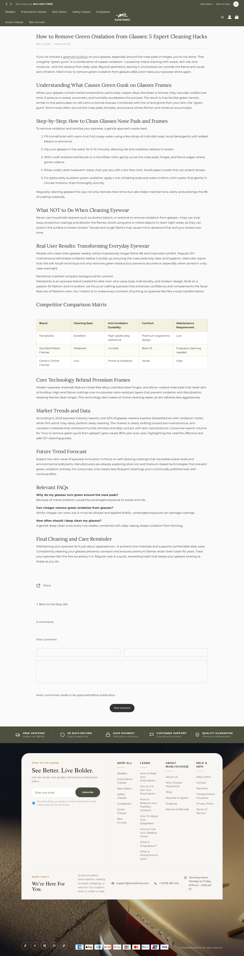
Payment (202, 788)
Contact (201, 782)
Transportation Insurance (205, 795)
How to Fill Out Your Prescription (147, 790)
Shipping (171, 803)
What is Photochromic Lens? (149, 855)
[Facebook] (25, 946)
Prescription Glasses (125, 780)
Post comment (122, 707)
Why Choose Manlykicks (174, 784)
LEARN (145, 763)
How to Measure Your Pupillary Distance (148, 805)
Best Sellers (206, 4)
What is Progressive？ (148, 843)
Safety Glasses (121, 796)
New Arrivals (223, 4)
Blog (169, 792)
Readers (122, 773)
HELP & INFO (201, 765)
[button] (6, 4)
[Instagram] (44, 946)
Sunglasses (124, 803)
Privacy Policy (205, 803)
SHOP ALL (124, 763)
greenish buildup (75, 56)
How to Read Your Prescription (148, 777)
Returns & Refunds (177, 809)
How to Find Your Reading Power (148, 833)
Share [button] (47, 585)
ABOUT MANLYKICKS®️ (177, 765)
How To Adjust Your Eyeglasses (149, 819)
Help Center (203, 777)
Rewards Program (177, 797)
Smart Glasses (121, 811)
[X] (35, 946)
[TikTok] (64, 946)
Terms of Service (201, 811)
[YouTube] (54, 946)
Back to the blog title (53, 604)
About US (172, 777)
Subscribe (87, 792)
